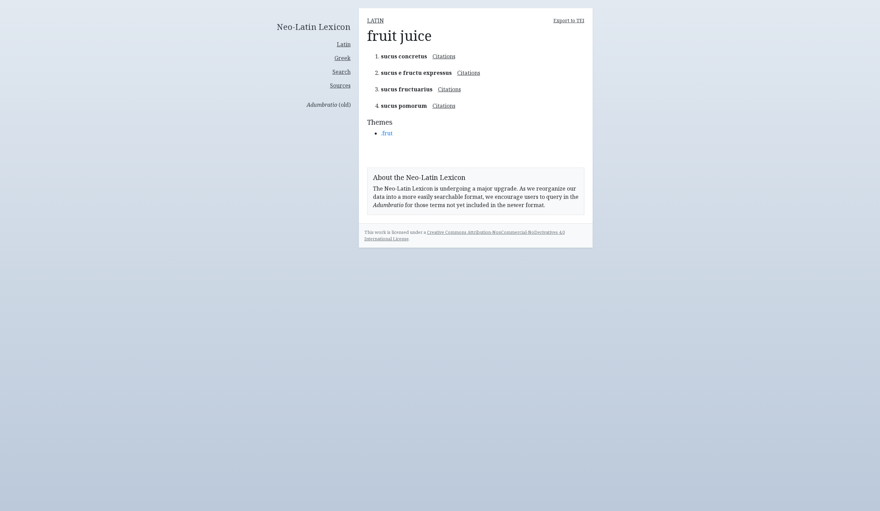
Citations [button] (443, 56)
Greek (342, 58)
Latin (344, 44)
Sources (340, 85)
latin (375, 20)
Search (341, 72)
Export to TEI (568, 20)
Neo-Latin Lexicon (314, 27)
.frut (387, 133)
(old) (329, 105)
